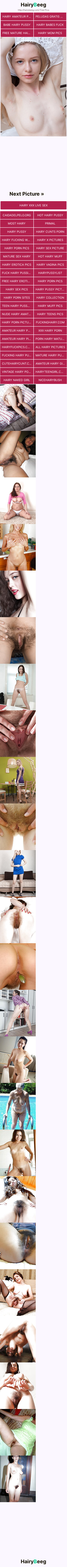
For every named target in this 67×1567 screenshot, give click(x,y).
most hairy (17, 223)
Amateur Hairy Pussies (17, 330)
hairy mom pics (50, 33)
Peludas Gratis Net (51, 16)
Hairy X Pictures (50, 240)
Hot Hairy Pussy (50, 215)
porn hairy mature (51, 339)
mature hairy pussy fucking (51, 355)
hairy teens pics (50, 314)
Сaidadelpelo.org (17, 215)
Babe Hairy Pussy (17, 25)
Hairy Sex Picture (50, 248)
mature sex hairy (17, 256)
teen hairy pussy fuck (17, 306)
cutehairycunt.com (17, 363)
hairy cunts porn (50, 231)
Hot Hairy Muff (50, 256)
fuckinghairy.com (50, 322)
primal (50, 223)
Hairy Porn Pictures (17, 322)
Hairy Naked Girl (17, 380)
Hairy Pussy (16, 231)
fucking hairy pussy (17, 355)
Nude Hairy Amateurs (17, 314)
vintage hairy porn (17, 372)
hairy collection (50, 297)
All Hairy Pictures (50, 347)
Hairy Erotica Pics (16, 264)
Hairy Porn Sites (17, 297)
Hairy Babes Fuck (50, 25)
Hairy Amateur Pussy (18, 16)
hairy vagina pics (50, 264)
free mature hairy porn (18, 33)
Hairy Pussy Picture (51, 289)
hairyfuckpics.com (17, 347)
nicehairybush (50, 380)
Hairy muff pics (50, 306)
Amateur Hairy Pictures (17, 339)
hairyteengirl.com (51, 372)
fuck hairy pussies (17, 273)
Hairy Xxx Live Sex (33, 205)
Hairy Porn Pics (16, 248)
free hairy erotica (17, 281)
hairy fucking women (17, 240)
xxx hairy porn (50, 330)
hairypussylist (50, 273)
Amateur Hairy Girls (51, 363)
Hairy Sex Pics (17, 289)
